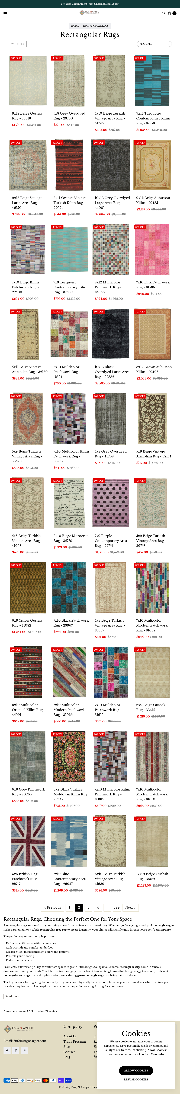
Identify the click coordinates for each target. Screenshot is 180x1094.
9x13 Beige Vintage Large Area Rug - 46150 (27, 203)
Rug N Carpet (81, 1087)
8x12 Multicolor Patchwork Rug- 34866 (108, 287)
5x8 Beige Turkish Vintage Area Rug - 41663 (27, 541)
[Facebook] (7, 1050)
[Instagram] (15, 1050)
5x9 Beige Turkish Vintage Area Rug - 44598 (27, 456)
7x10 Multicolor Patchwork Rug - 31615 (108, 710)
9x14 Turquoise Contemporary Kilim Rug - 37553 (153, 118)
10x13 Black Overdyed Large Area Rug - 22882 (112, 372)
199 (117, 907)
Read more (12, 996)
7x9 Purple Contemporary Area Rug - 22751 (111, 541)
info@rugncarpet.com (29, 1041)
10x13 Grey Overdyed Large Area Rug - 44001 (112, 203)
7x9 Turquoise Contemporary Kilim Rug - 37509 (70, 287)
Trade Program (74, 1041)
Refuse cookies (136, 1079)
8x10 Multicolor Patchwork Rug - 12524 (66, 372)
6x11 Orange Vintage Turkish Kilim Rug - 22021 (69, 203)
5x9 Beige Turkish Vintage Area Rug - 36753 (151, 541)
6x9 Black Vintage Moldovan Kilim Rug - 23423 (70, 794)
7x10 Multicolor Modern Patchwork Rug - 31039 (152, 625)
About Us (69, 1036)
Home (75, 25)
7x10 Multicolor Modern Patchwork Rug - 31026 (69, 710)
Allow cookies (136, 1070)
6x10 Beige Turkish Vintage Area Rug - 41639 (110, 879)
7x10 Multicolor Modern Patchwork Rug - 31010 (152, 794)
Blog (66, 1046)
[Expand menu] (5, 13)
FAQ (66, 1057)
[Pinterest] (24, 1050)
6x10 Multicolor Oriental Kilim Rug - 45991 (28, 710)
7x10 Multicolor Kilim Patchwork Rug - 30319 (112, 794)
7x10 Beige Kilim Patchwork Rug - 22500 (25, 287)
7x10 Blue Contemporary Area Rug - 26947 (69, 879)
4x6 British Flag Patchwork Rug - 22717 (25, 879)
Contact (69, 1052)
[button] (163, 13)
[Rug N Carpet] (90, 12)
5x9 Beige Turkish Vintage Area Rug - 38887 (110, 625)
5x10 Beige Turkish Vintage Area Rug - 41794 (110, 118)
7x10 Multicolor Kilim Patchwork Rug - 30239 (71, 456)
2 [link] (79, 907)
